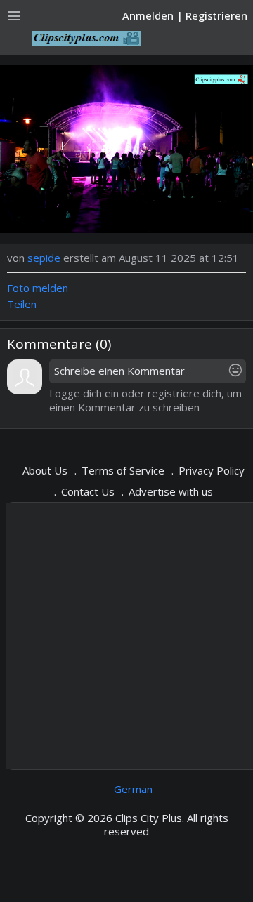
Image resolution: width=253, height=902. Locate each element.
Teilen (22, 304)
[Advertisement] (126, 636)
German (133, 789)
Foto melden (37, 288)
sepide (43, 258)
